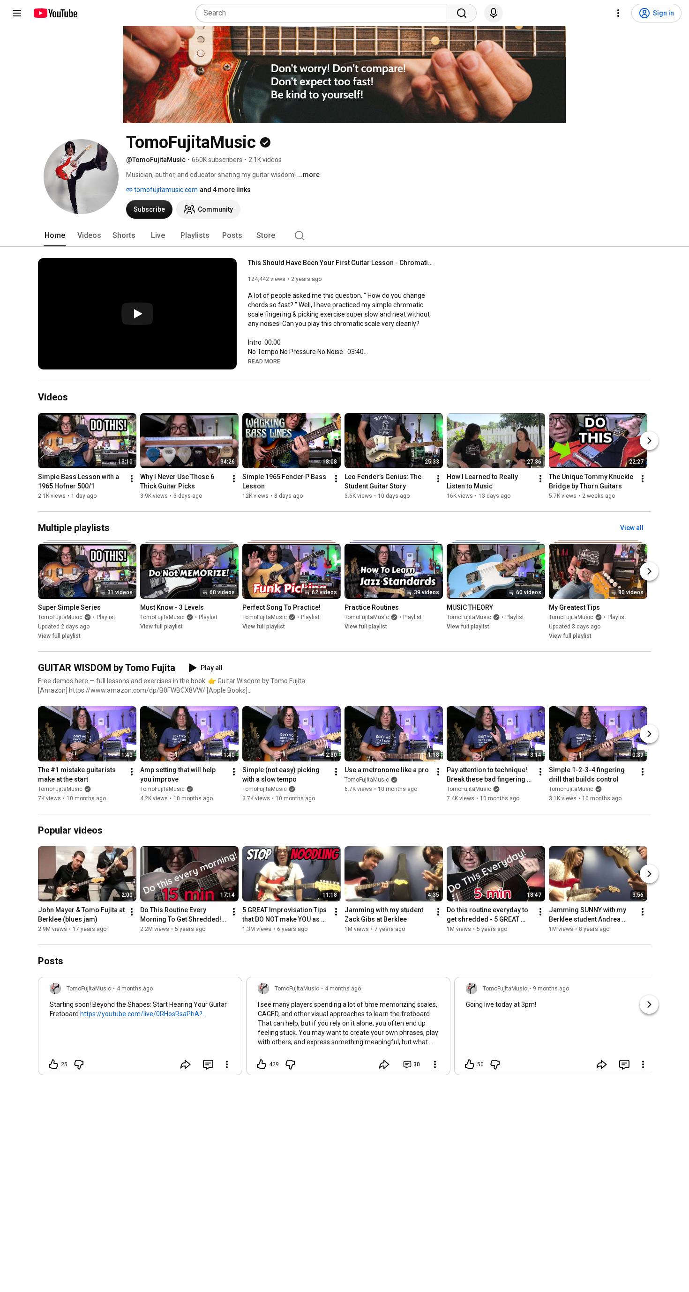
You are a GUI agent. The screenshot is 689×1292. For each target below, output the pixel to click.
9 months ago (551, 988)
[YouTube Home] (55, 13)
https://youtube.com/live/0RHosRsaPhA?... (143, 1014)
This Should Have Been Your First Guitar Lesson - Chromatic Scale (342, 262)
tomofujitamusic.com (165, 189)
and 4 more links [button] (225, 189)
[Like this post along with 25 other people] (53, 1064)
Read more (264, 361)
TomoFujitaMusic (60, 617)
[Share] (185, 1064)
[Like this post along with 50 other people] (469, 1064)
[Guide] (16, 13)
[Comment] (208, 1064)
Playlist (106, 617)
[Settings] (618, 13)
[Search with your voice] (493, 13)
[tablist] (344, 235)
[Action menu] (226, 1064)
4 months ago (135, 988)
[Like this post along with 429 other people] (261, 1064)
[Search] (462, 13)
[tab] (55, 235)
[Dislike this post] (78, 1064)
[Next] (649, 440)
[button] (264, 361)
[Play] (137, 314)
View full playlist (59, 636)
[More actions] (131, 478)
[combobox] (324, 13)
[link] (140, 1029)
